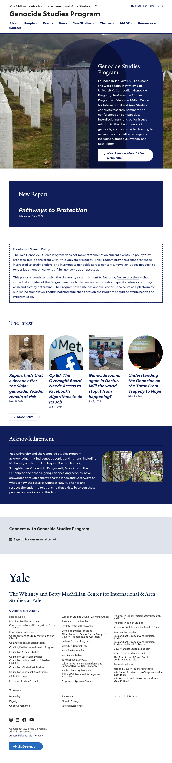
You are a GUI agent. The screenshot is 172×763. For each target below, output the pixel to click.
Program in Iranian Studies (128, 623)
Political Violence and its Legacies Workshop (80, 675)
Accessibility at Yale (20, 735)
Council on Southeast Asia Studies (28, 672)
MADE (125, 23)
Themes (106, 23)
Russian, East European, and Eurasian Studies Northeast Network (134, 643)
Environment (68, 697)
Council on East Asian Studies (25, 657)
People (29, 23)
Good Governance (19, 706)
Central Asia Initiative (21, 632)
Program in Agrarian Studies (77, 681)
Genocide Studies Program (76, 631)
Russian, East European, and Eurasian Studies (134, 637)
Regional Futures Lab (125, 632)
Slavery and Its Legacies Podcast (132, 649)
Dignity (13, 701)
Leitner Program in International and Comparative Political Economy (81, 665)
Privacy (38, 735)
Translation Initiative (125, 664)
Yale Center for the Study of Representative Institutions (138, 674)
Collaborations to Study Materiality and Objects (31, 637)
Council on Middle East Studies (26, 667)
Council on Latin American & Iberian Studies (29, 661)
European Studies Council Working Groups (85, 617)
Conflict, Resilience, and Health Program (31, 647)
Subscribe (26, 746)
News (63, 23)
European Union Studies (74, 622)
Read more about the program (125, 155)
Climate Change (70, 701)
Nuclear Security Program (76, 671)
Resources (145, 23)
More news (25, 417)
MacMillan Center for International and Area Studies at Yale (55, 6)
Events (48, 23)
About (14, 23)
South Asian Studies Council (129, 654)
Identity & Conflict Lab (74, 646)
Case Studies (82, 23)
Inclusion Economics (72, 651)
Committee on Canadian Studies (27, 643)
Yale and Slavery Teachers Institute (133, 669)
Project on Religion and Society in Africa (136, 628)
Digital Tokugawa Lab (21, 677)
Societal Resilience (72, 706)
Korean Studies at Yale (74, 660)
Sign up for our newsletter (33, 539)
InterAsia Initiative (71, 655)
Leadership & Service (125, 697)
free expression (128, 277)
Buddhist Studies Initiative (24, 622)
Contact (15, 27)
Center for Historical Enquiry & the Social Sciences (32, 626)
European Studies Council (23, 681)
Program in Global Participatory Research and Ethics (137, 617)
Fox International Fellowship (77, 626)
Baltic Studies (17, 617)
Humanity (14, 697)
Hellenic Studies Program (75, 641)
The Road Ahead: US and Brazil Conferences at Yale (131, 658)
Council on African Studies (24, 652)
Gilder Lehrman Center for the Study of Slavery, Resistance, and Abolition (83, 635)
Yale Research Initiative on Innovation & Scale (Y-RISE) (136, 680)
